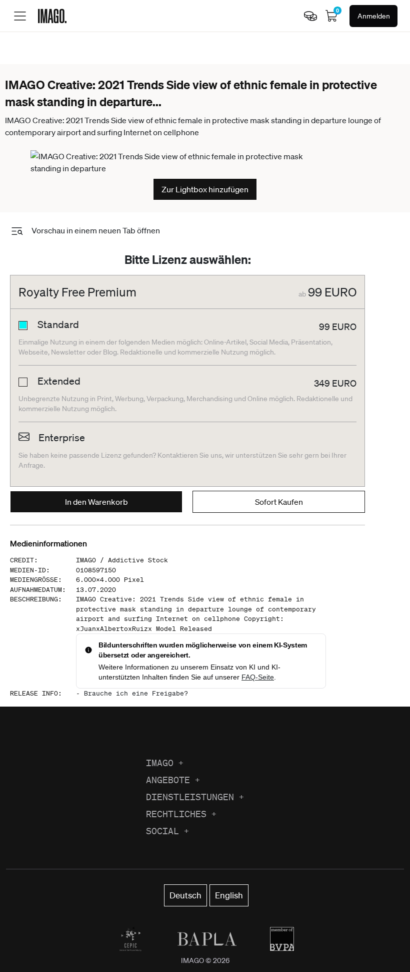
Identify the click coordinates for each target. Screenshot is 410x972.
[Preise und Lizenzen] (311, 16)
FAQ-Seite (258, 677)
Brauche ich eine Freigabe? (136, 693)
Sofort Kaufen (279, 502)
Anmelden (374, 16)
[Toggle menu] (20, 16)
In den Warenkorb (96, 502)
